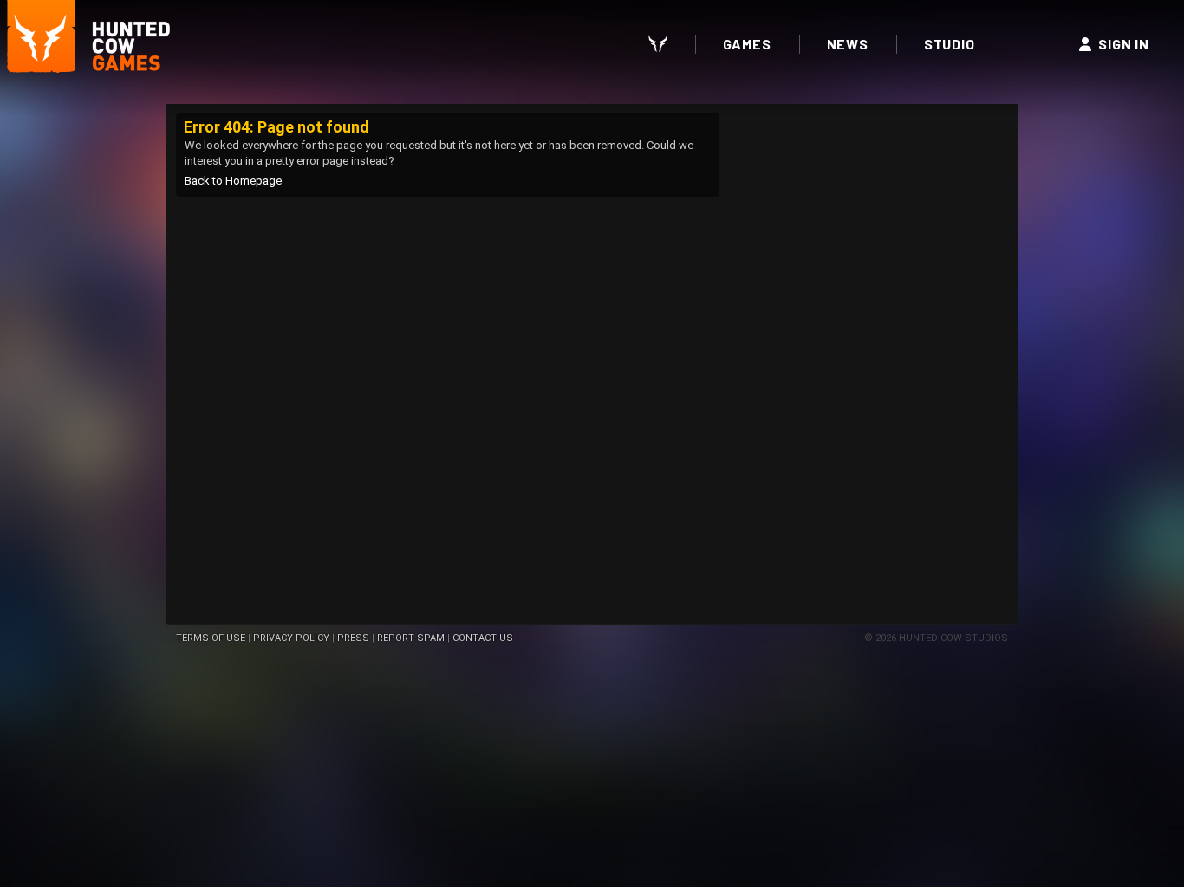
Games (747, 44)
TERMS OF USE (210, 638)
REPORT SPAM (411, 638)
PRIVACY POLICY (291, 638)
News (847, 44)
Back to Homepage (233, 180)
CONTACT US (482, 638)
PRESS (353, 638)
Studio (949, 44)
